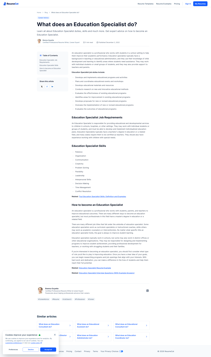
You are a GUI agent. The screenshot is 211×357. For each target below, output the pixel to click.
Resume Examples (163, 4)
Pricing (177, 4)
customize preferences (13, 343)
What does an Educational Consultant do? (126, 325)
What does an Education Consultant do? (49, 325)
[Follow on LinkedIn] (147, 291)
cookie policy (35, 343)
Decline (31, 349)
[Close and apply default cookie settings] (55, 335)
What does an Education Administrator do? (87, 336)
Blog (46, 12)
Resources (59, 351)
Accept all (48, 349)
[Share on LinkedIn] (52, 86)
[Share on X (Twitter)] (42, 86)
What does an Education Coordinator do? (125, 336)
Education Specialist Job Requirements (48, 61)
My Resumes (200, 4)
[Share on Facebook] (47, 86)
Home (39, 12)
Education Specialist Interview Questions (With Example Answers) (107, 273)
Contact (78, 351)
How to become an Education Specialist (50, 69)
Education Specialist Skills (49, 65)
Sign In (188, 4)
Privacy (87, 351)
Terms (95, 351)
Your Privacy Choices (109, 351)
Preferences (13, 349)
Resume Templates (146, 4)
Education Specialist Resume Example (95, 268)
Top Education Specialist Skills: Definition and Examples (102, 196)
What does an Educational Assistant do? (88, 325)
